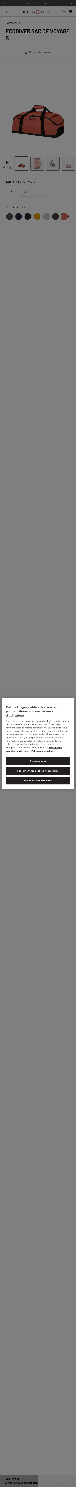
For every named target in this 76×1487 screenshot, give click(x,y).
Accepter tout (38, 761)
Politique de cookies (42, 750)
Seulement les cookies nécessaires (38, 770)
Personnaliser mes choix (38, 780)
